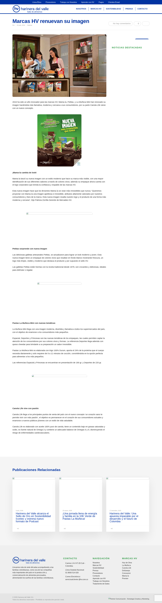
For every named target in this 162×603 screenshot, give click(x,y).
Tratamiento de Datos (101, 584)
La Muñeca (126, 565)
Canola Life (126, 568)
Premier (125, 578)
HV (18, 528)
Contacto (96, 576)
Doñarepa (126, 570)
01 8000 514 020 (72, 573)
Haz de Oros (127, 563)
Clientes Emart (114, 2)
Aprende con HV (87, 2)
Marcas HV (97, 565)
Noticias (29, 25)
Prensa (95, 570)
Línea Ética (36, 2)
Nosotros (96, 563)
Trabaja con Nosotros (68, 2)
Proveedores (51, 2)
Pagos (101, 2)
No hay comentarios (121, 23)
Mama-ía (125, 576)
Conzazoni (126, 573)
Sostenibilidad (98, 568)
